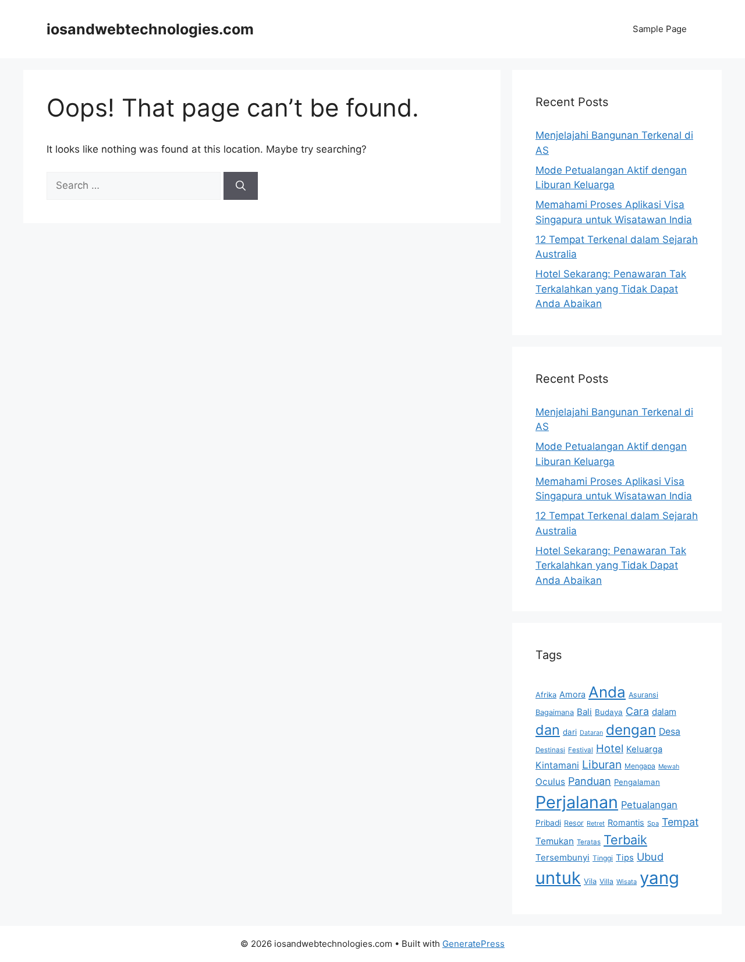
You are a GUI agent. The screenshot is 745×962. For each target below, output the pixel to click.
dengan (631, 729)
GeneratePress (473, 943)
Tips (625, 857)
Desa (669, 731)
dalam (664, 711)
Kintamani (557, 765)
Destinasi (550, 750)
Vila (590, 881)
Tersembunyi (562, 857)
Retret (596, 823)
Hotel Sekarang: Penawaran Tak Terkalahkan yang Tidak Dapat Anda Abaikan (610, 288)
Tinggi (603, 858)
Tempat (680, 822)
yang (659, 878)
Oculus (550, 781)
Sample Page (660, 28)
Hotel (609, 748)
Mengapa (640, 766)
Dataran (591, 733)
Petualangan (649, 805)
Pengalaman (637, 782)
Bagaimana (554, 712)
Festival (580, 750)
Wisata (626, 882)
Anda (607, 692)
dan (547, 729)
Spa (653, 823)
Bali (584, 711)
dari (570, 732)
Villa (606, 881)
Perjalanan (576, 802)
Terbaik (625, 839)
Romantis (626, 822)
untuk (558, 878)
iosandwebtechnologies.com (150, 29)
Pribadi (548, 822)
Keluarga (644, 749)
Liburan (602, 764)
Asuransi (643, 694)
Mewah (668, 766)
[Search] (241, 186)
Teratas (589, 842)
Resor (574, 823)
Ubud (650, 856)
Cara (637, 711)
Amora (572, 694)
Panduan (589, 781)
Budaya (609, 712)
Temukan (554, 841)
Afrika (545, 694)
